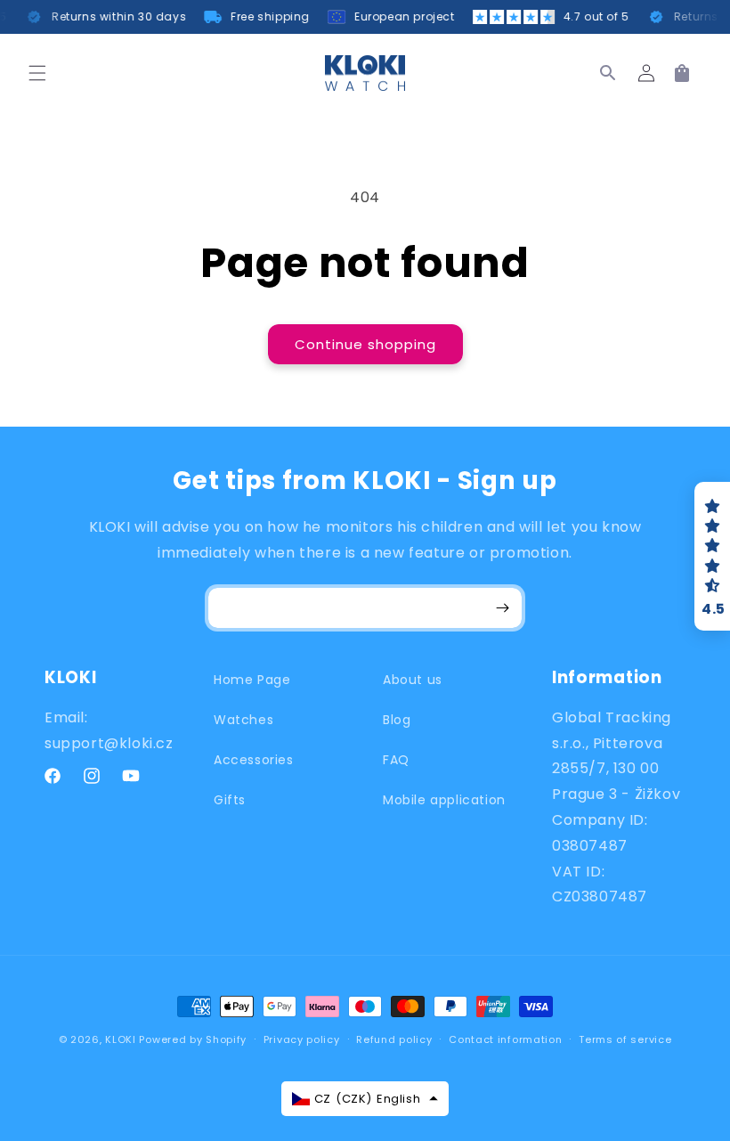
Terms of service (625, 1039)
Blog (396, 720)
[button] (37, 73)
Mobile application (444, 800)
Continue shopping (365, 344)
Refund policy (394, 1039)
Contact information (505, 1039)
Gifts (230, 800)
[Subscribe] (502, 608)
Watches (243, 720)
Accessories (254, 760)
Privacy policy (302, 1039)
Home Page (252, 680)
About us (412, 680)
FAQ (396, 760)
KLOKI (120, 1039)
